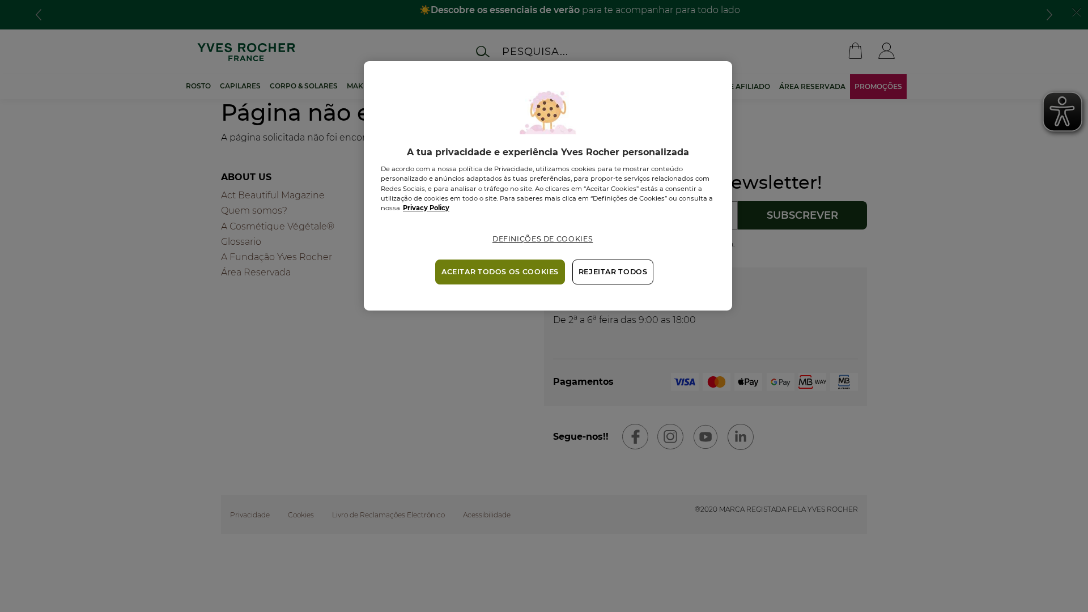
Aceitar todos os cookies (500, 271)
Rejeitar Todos (613, 271)
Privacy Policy (426, 208)
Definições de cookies (542, 239)
